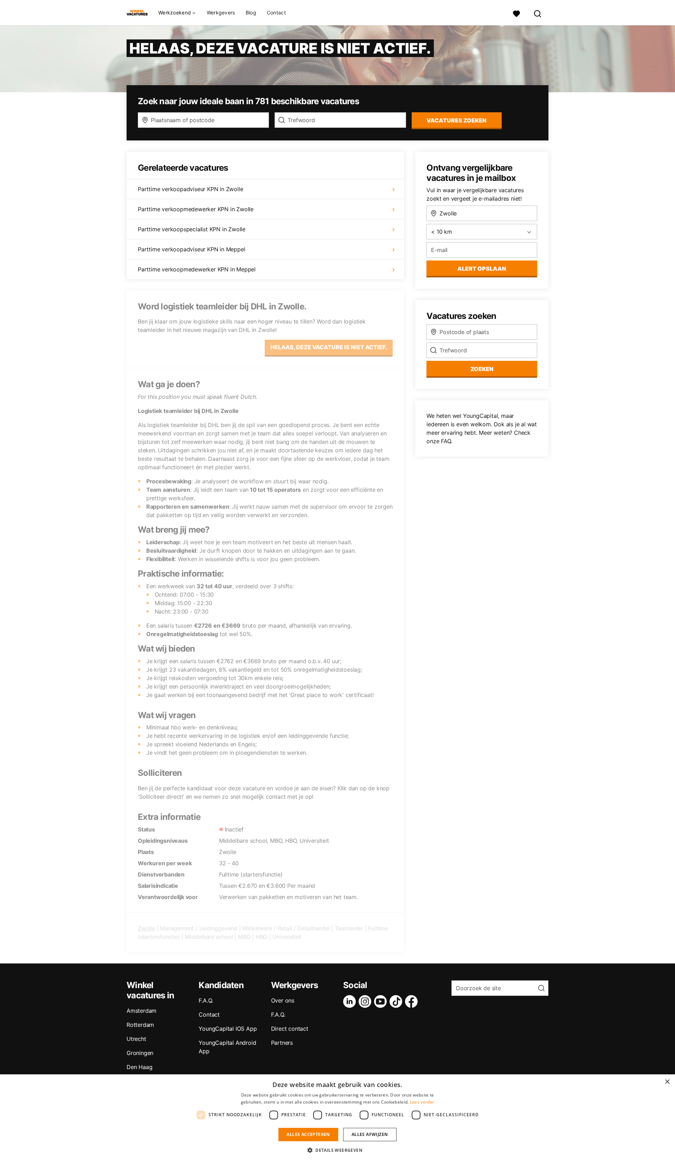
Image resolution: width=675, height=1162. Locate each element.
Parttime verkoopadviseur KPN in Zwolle (190, 189)
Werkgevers (221, 12)
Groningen (140, 1052)
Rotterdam (140, 1024)
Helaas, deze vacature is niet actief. (328, 347)
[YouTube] (382, 1001)
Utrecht (136, 1038)
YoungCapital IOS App (228, 1028)
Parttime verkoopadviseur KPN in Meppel (191, 249)
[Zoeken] (537, 13)
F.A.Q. (206, 1000)
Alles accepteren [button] (308, 1134)
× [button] (667, 1082)
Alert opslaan (481, 268)
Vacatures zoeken (456, 120)
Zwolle (146, 928)
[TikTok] (397, 1001)
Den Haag (139, 1066)
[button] (337, 1150)
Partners (282, 1042)
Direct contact (289, 1028)
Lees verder (422, 1102)
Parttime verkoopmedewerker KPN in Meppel (197, 269)
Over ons (282, 1000)
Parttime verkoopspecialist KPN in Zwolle (191, 229)
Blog (251, 12)
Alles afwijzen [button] (370, 1134)
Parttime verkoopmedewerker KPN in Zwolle (195, 209)
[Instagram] (366, 1001)
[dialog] (337, 1118)
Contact (276, 12)
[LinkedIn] (351, 1001)
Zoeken (482, 368)
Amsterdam (141, 1010)
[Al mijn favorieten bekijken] (516, 13)
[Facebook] (412, 1001)
